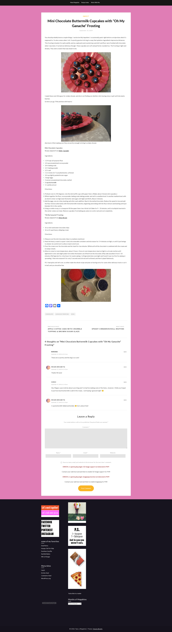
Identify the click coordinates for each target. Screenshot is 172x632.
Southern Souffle (46, 551)
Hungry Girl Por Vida (47, 548)
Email (86, 453)
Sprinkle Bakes (45, 554)
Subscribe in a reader (74, 593)
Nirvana (54, 352)
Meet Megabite (74, 2)
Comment (86, 427)
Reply (125, 351)
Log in (43, 570)
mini (73, 314)
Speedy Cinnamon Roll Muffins (108, 329)
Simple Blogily (98, 629)
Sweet (86, 16)
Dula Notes (44, 545)
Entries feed (45, 573)
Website (112, 453)
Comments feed (46, 575)
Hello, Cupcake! (64, 151)
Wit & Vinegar (45, 557)
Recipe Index (85, 2)
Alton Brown (63, 218)
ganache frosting (62, 314)
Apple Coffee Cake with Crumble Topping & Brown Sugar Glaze (65, 330)
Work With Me (95, 2)
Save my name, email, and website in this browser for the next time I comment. (87, 462)
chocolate (49, 314)
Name (58, 453)
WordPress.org (46, 578)
